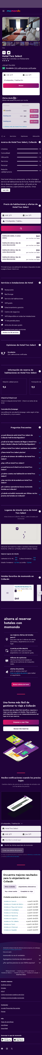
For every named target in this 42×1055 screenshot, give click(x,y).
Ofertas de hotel (10, 971)
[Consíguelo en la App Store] (18, 1039)
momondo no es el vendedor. (14, 955)
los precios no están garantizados (12, 949)
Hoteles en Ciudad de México (13, 904)
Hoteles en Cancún (10, 901)
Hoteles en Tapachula (11, 915)
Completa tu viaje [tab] (27, 891)
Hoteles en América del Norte (25, 971)
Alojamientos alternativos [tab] (27, 886)
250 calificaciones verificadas (25, 68)
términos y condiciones (33, 854)
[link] (21, 684)
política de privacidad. (12, 856)
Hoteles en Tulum (9, 924)
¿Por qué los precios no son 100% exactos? (19, 963)
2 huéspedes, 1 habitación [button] (13, 80)
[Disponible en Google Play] (6, 1039)
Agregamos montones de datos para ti (17, 959)
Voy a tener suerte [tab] (11, 891)
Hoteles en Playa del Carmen (13, 907)
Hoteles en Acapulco (10, 918)
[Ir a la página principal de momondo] (13, 11)
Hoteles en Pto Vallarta (11, 921)
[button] (3, 11)
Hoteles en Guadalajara (11, 910)
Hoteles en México (6, 972)
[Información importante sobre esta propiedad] (40, 371)
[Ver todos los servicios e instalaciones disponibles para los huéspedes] (40, 282)
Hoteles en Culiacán (32, 972)
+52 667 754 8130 (8, 65)
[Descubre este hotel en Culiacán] (40, 142)
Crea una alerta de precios (18, 673)
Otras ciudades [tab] (10, 886)
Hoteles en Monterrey (11, 913)
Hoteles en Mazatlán (10, 930)
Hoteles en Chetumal (11, 927)
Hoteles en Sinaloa (19, 972)
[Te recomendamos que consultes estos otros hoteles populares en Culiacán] (40, 577)
